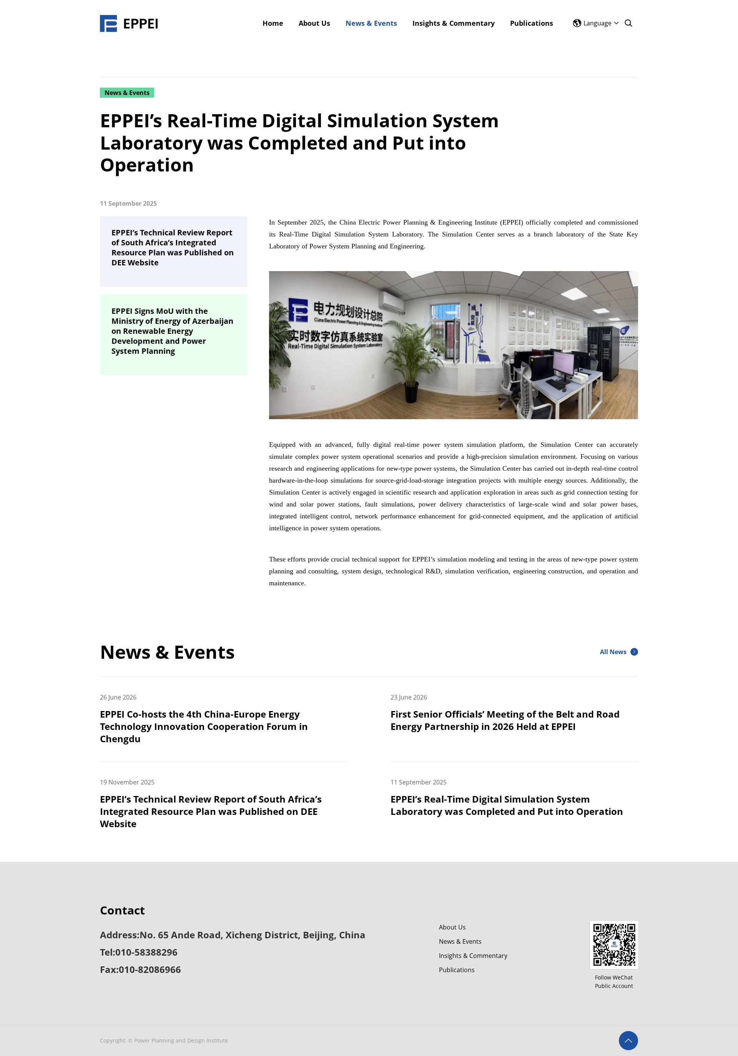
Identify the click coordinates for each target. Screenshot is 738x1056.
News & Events (460, 941)
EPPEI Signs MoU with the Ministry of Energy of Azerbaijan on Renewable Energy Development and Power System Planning (172, 331)
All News (613, 652)
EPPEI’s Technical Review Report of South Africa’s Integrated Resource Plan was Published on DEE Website (172, 248)
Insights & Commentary (473, 955)
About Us (452, 927)
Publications (457, 970)
